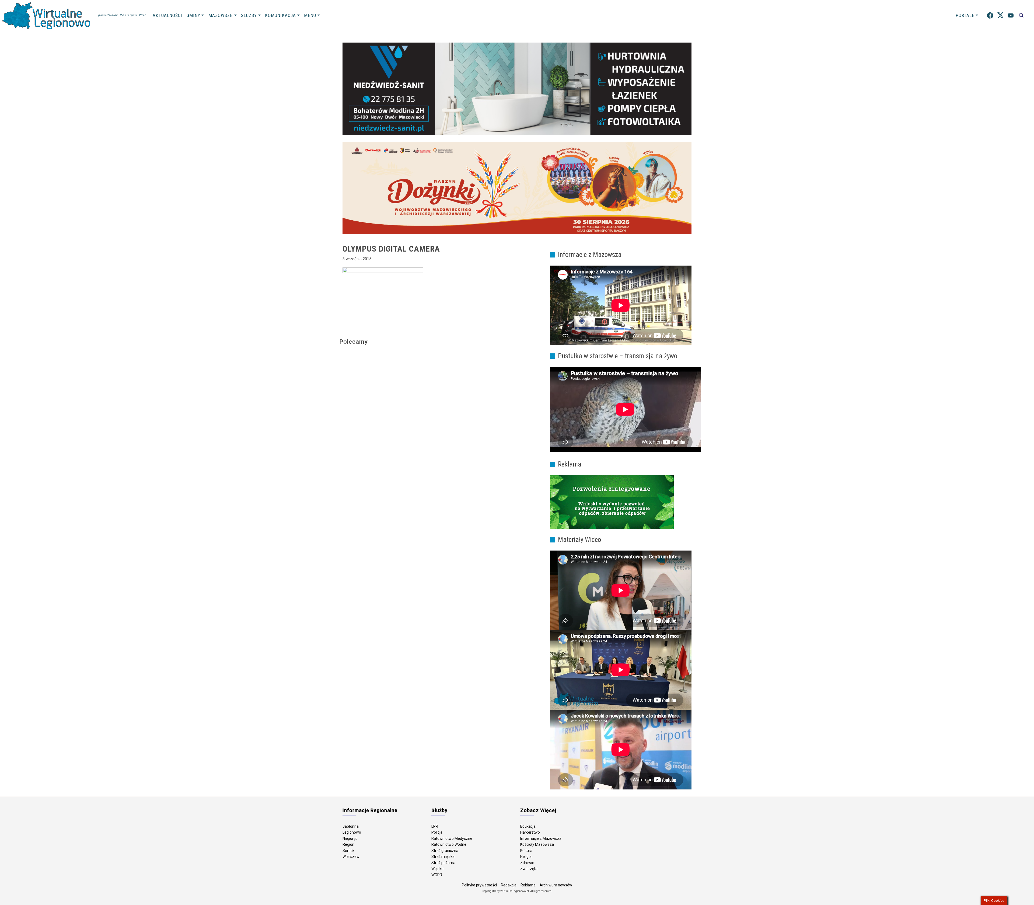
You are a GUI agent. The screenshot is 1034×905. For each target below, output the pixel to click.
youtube (1011, 15)
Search (1021, 15)
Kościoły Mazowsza (537, 844)
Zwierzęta (528, 868)
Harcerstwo (530, 832)
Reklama (528, 885)
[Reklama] (612, 501)
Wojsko (437, 868)
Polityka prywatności (479, 885)
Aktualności (167, 15)
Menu (310, 15)
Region (348, 844)
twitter (1000, 15)
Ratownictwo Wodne (448, 844)
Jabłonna (351, 826)
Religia (526, 856)
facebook (990, 15)
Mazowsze (220, 15)
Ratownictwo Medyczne (451, 838)
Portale (965, 15)
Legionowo (352, 832)
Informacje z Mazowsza (540, 838)
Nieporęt (350, 838)
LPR (434, 826)
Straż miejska (443, 856)
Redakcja (508, 885)
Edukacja (528, 826)
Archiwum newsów (556, 885)
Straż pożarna (443, 863)
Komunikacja (280, 15)
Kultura (526, 850)
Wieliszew (351, 856)
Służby (249, 15)
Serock (348, 850)
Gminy (193, 15)
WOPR (436, 875)
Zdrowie (527, 863)
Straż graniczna (444, 850)
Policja (436, 832)
